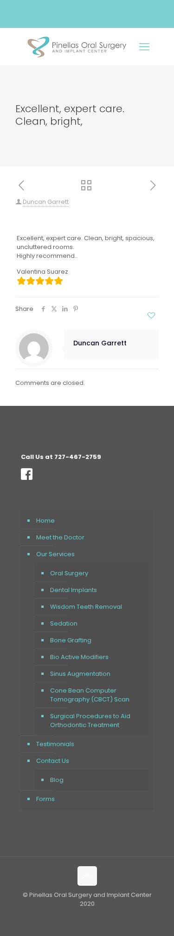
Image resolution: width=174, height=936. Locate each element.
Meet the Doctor (60, 537)
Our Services (55, 554)
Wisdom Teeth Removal (86, 606)
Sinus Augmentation (80, 673)
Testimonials (55, 744)
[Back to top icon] (87, 876)
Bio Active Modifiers (79, 657)
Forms (45, 799)
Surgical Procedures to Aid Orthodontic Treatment (90, 720)
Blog (57, 779)
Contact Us (52, 760)
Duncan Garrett (46, 201)
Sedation (63, 623)
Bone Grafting (70, 640)
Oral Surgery (69, 573)
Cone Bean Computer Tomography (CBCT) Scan (89, 695)
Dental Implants (73, 590)
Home (45, 520)
